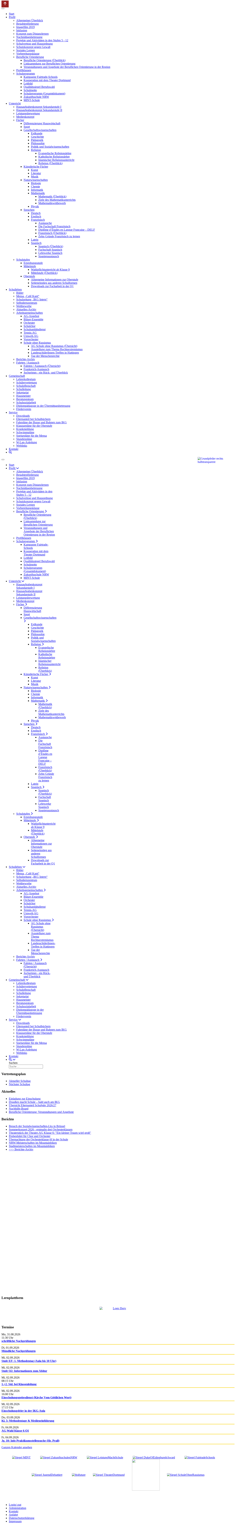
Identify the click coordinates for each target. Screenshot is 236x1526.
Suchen (13, 1062)
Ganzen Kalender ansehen (16, 1447)
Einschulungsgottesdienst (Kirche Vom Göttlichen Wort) (36, 1397)
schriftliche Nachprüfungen (18, 1341)
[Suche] (10, 452)
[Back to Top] (5, 4)
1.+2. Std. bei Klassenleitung (19, 1384)
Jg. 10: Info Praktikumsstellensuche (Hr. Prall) (30, 1440)
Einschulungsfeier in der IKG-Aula (23, 1410)
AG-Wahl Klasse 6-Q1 (15, 1430)
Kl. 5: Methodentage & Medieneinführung (27, 1420)
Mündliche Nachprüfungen (18, 1351)
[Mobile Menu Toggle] (2, 8)
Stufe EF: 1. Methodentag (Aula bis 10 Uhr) (28, 1360)
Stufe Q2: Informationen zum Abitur (24, 1370)
